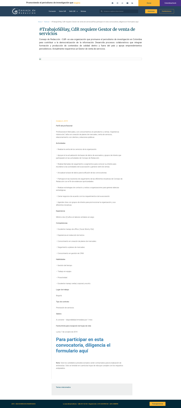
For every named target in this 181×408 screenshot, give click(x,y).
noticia (46, 22)
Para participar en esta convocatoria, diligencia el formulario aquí (83, 345)
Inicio (40, 22)
